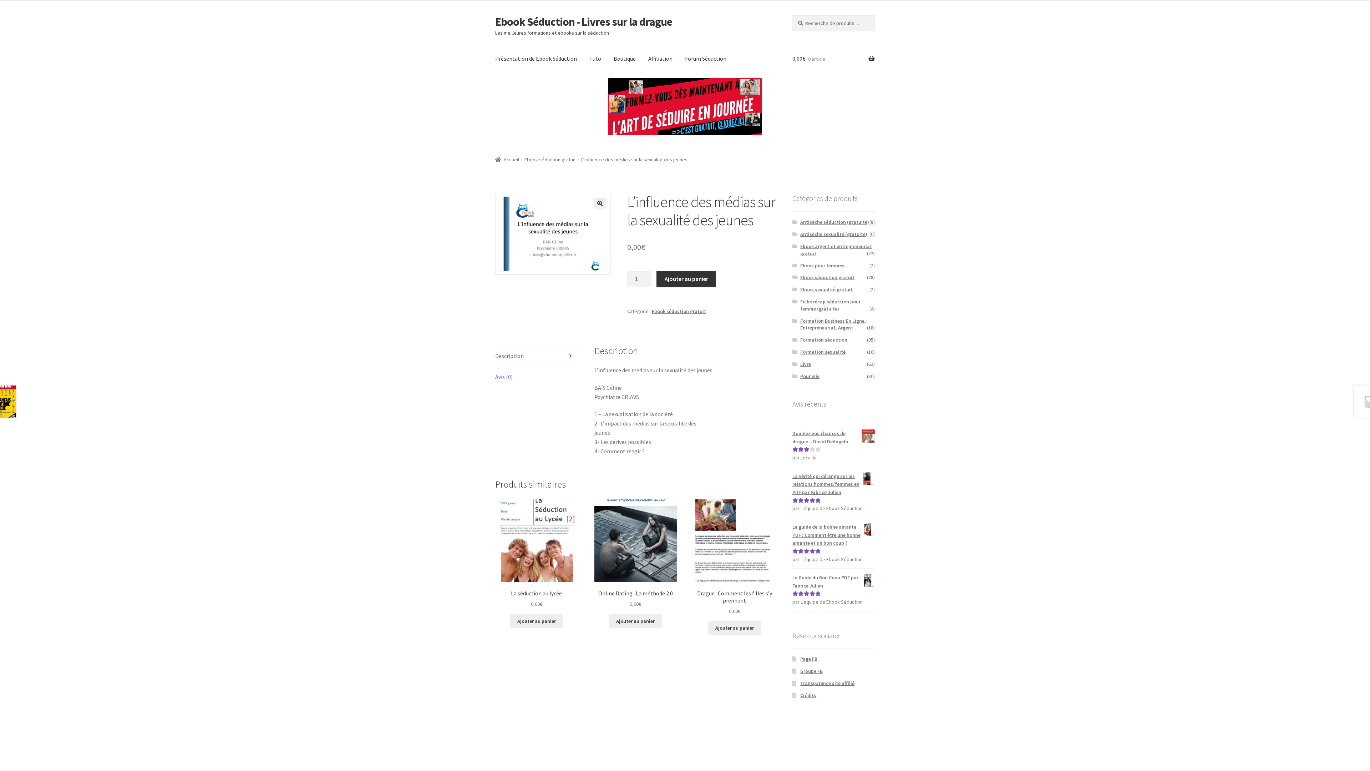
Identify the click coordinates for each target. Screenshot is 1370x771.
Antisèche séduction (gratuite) (834, 222)
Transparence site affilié (827, 683)
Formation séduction (823, 340)
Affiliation (660, 58)
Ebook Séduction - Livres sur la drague (583, 22)
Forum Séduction (705, 58)
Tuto (595, 58)
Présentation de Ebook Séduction (536, 58)
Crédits (808, 695)
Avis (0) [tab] (504, 377)
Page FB (808, 659)
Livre (805, 364)
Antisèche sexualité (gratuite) (833, 234)
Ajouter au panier (686, 278)
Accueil (511, 159)
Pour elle (810, 376)
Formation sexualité (823, 352)
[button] (600, 203)
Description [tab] (509, 355)
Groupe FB (811, 671)
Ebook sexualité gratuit (826, 289)
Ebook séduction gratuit (550, 159)
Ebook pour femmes (822, 265)
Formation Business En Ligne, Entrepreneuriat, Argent (833, 324)
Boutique (625, 58)
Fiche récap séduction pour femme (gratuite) (830, 305)
